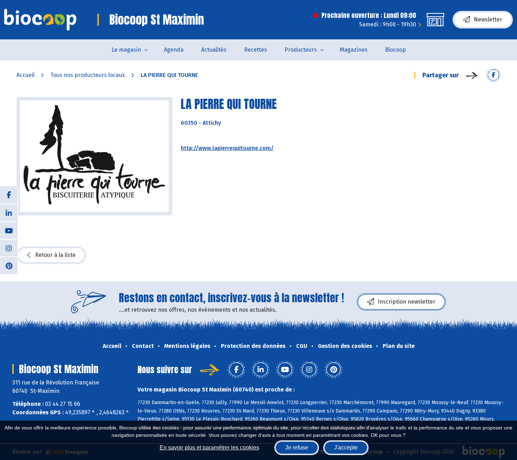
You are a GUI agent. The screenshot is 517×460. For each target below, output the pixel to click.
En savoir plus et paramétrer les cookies (209, 448)
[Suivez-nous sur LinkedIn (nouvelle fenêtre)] (9, 212)
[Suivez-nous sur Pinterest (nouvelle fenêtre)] (9, 265)
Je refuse (296, 448)
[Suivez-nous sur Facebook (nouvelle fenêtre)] (9, 195)
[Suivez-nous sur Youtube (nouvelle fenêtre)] (9, 230)
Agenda (174, 49)
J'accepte (346, 448)
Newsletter (488, 19)
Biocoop (395, 49)
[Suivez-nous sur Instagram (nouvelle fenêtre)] (9, 248)
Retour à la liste (55, 255)
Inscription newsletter (406, 301)
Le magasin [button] (126, 49)
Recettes (255, 49)
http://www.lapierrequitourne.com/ (227, 148)
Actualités (213, 49)
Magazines (354, 49)
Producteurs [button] (301, 49)
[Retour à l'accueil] (40, 20)
